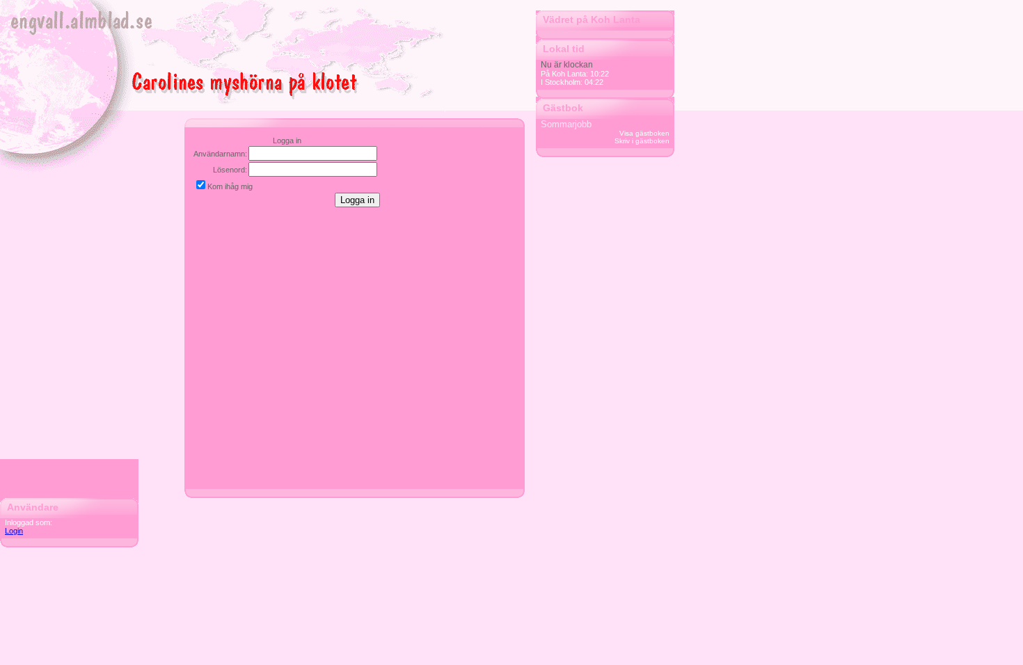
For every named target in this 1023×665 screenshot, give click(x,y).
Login (14, 531)
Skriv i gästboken (641, 141)
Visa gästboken (644, 133)
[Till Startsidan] (199, 53)
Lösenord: (230, 170)
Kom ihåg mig (230, 186)
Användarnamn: (220, 154)
